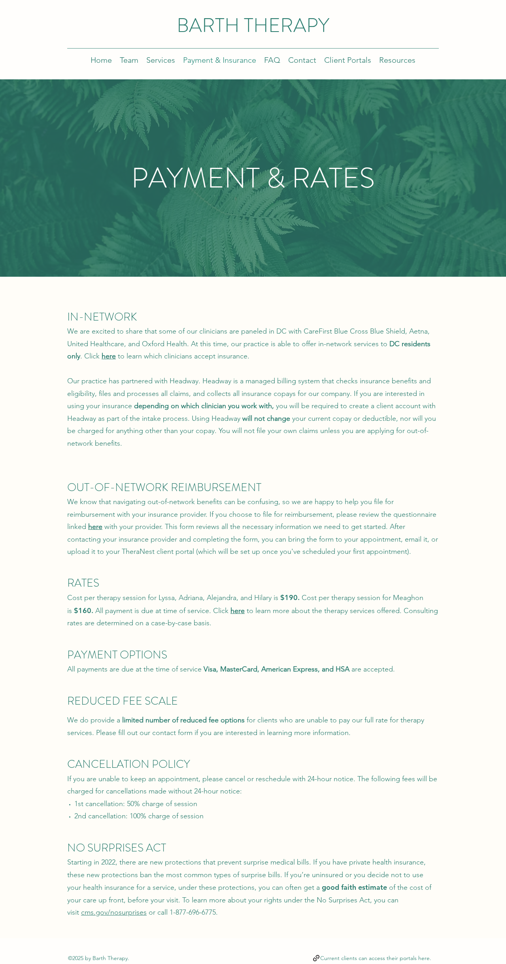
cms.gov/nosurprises (114, 912)
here (109, 356)
